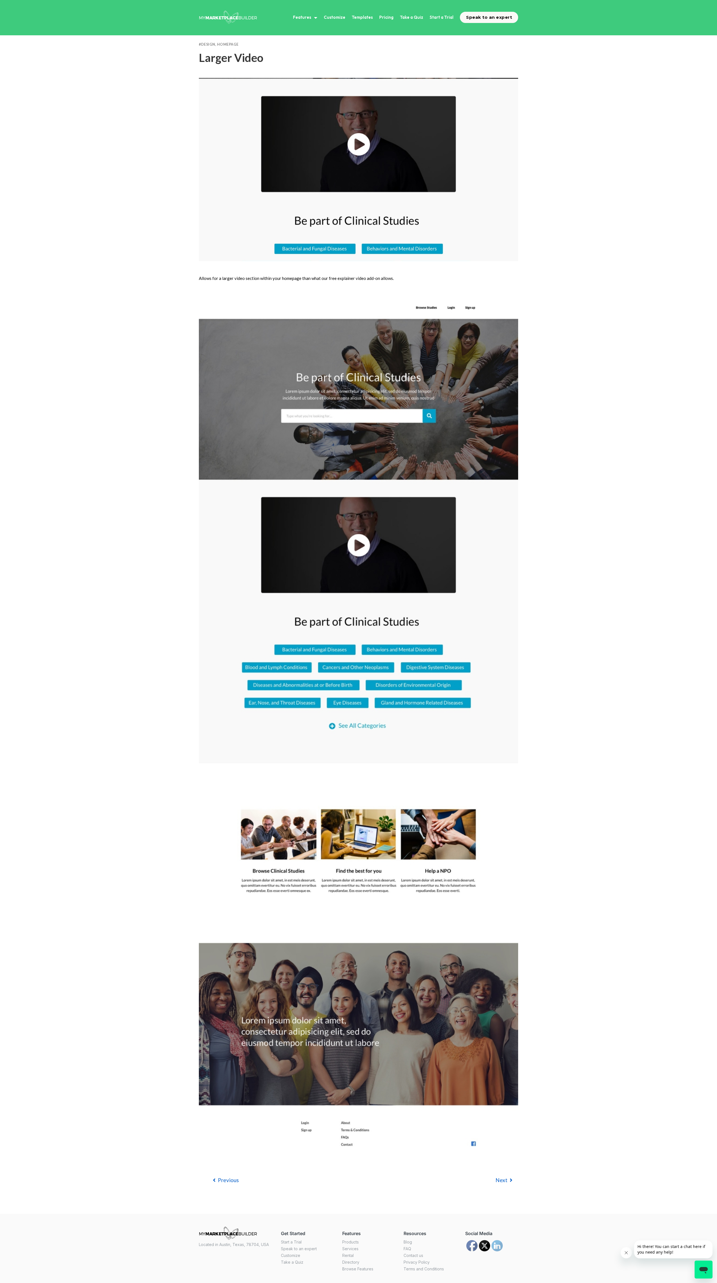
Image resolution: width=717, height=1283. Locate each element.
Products (350, 1242)
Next (501, 1180)
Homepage (228, 44)
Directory (350, 1262)
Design (208, 44)
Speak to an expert (489, 17)
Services (350, 1248)
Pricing (386, 17)
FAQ (407, 1248)
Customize (334, 17)
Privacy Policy (417, 1262)
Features (302, 17)
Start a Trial (441, 17)
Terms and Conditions (424, 1268)
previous (228, 1180)
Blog (408, 1242)
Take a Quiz (411, 17)
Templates (362, 17)
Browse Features (357, 1268)
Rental (348, 1255)
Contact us (413, 1255)
